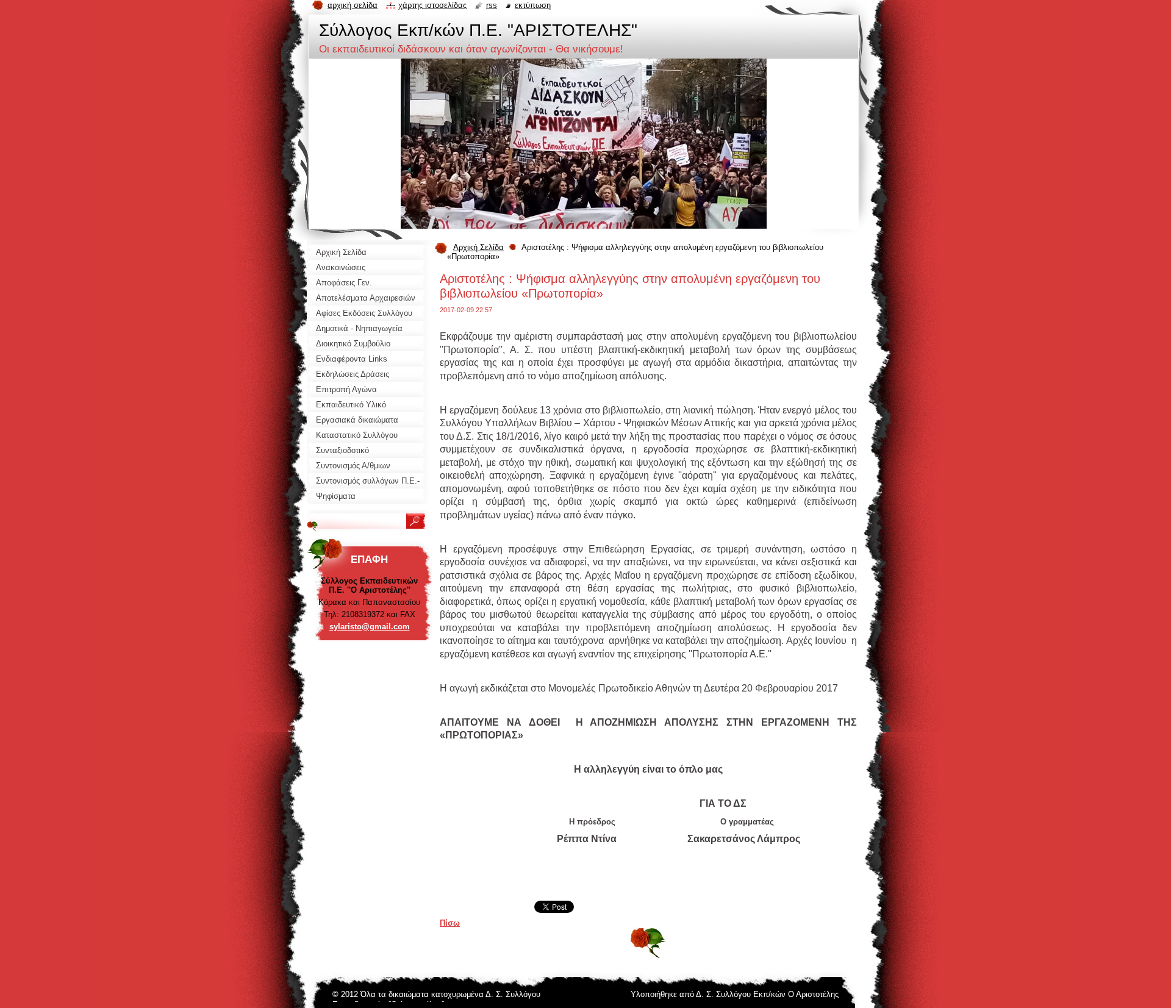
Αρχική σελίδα (353, 5)
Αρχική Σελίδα (478, 247)
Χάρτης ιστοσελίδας (432, 5)
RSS (491, 5)
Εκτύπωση (533, 5)
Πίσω (450, 923)
